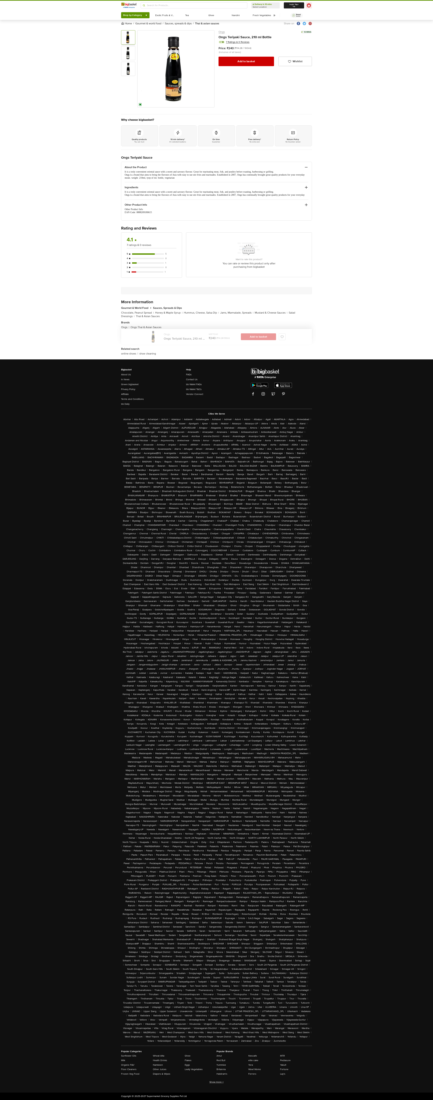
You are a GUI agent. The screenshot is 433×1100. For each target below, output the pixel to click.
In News (125, 379)
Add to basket (246, 61)
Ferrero (252, 1073)
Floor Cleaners (128, 1069)
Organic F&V (127, 1064)
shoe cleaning (147, 353)
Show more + (216, 1082)
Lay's (282, 1073)
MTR (282, 1055)
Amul (219, 1055)
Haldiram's (221, 1073)
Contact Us (192, 379)
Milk (123, 1060)
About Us (126, 374)
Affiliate (125, 394)
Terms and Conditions (132, 399)
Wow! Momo (254, 1069)
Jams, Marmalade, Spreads (236, 312)
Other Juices (159, 1069)
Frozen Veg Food (130, 1073)
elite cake (253, 1060)
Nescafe (252, 1055)
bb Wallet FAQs (194, 384)
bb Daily (125, 404)
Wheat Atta (158, 1055)
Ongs (222, 32)
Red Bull (220, 1060)
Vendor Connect (194, 394)
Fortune (284, 1069)
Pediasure (285, 1060)
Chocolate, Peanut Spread (137, 312)
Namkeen (158, 1064)
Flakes (188, 1060)
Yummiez (221, 1064)
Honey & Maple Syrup (169, 312)
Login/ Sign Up (294, 5)
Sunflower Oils (128, 1055)
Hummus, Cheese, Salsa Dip (201, 312)
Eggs (187, 1064)
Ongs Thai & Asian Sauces (146, 327)
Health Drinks (160, 1060)
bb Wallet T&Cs (194, 389)
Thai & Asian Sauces (148, 316)
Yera (250, 1064)
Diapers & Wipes (161, 1073)
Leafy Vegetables (194, 1069)
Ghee (187, 1055)
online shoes (129, 353)
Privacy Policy (128, 389)
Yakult (283, 1064)
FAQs (189, 374)
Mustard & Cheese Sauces (271, 312)
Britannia (221, 1069)
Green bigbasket (130, 384)
